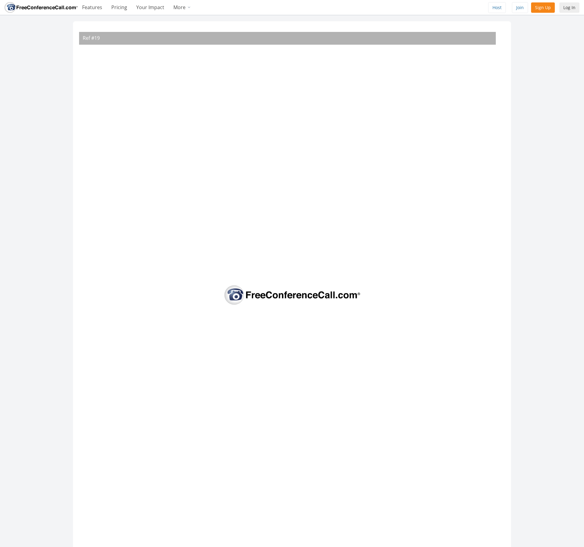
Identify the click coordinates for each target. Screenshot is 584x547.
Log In (569, 7)
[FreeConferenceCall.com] (41, 7)
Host (497, 7)
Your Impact (150, 7)
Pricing (119, 7)
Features (92, 7)
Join (520, 7)
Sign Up (543, 7)
